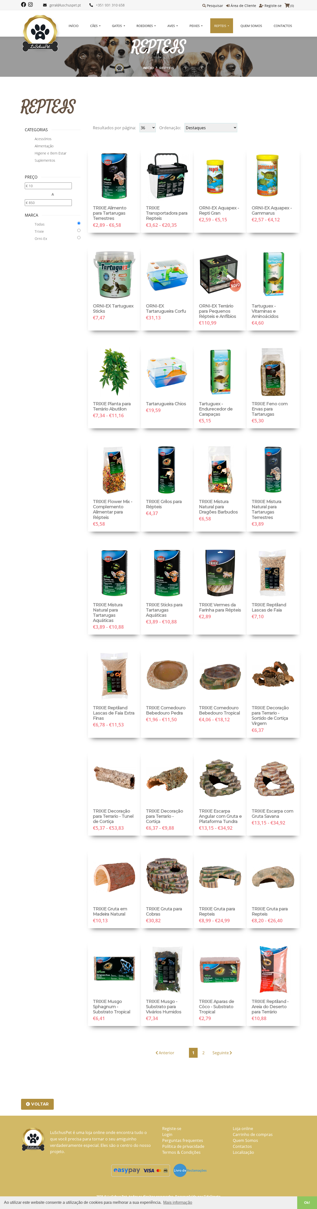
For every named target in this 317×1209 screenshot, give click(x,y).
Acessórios (43, 138)
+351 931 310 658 (110, 5)
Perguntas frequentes (182, 1140)
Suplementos (45, 160)
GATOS (117, 26)
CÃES (94, 26)
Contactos (283, 26)
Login (167, 1134)
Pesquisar (215, 5)
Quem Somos (251, 26)
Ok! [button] (307, 1203)
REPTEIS (220, 26)
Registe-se (273, 5)
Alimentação (44, 146)
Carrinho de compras (253, 1134)
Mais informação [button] (177, 1202)
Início (74, 26)
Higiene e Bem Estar (50, 153)
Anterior (166, 1052)
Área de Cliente (243, 5)
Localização (243, 1152)
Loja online (243, 1128)
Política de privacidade (183, 1146)
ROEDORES (145, 26)
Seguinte (220, 1052)
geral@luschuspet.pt (65, 5)
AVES (171, 26)
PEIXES (194, 26)
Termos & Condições (181, 1152)
